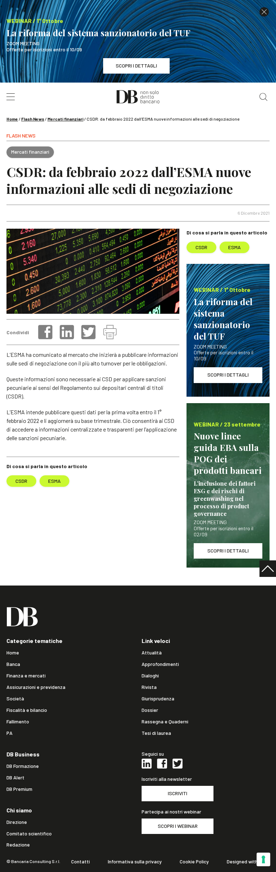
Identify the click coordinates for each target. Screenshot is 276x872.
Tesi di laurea (156, 733)
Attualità (152, 653)
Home (12, 118)
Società (15, 698)
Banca (13, 664)
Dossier (150, 710)
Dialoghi (150, 676)
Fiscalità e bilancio (26, 710)
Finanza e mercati (26, 676)
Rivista (149, 687)
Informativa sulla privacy (135, 861)
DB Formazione (22, 766)
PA (9, 733)
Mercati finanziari (65, 118)
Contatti (80, 861)
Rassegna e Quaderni (165, 721)
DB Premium (19, 789)
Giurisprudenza (158, 698)
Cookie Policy (194, 861)
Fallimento (17, 721)
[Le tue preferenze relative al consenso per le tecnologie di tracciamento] (263, 859)
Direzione (16, 822)
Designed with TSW (248, 861)
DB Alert (15, 777)
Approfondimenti (160, 664)
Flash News (32, 118)
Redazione (18, 845)
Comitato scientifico (29, 833)
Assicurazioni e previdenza (35, 687)
